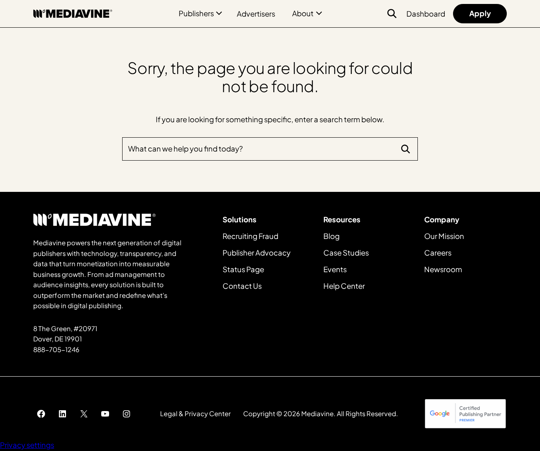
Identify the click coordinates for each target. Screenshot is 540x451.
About (302, 13)
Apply (480, 13)
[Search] (405, 148)
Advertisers (256, 13)
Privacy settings (27, 444)
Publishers (196, 13)
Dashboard (425, 13)
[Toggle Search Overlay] (391, 13)
